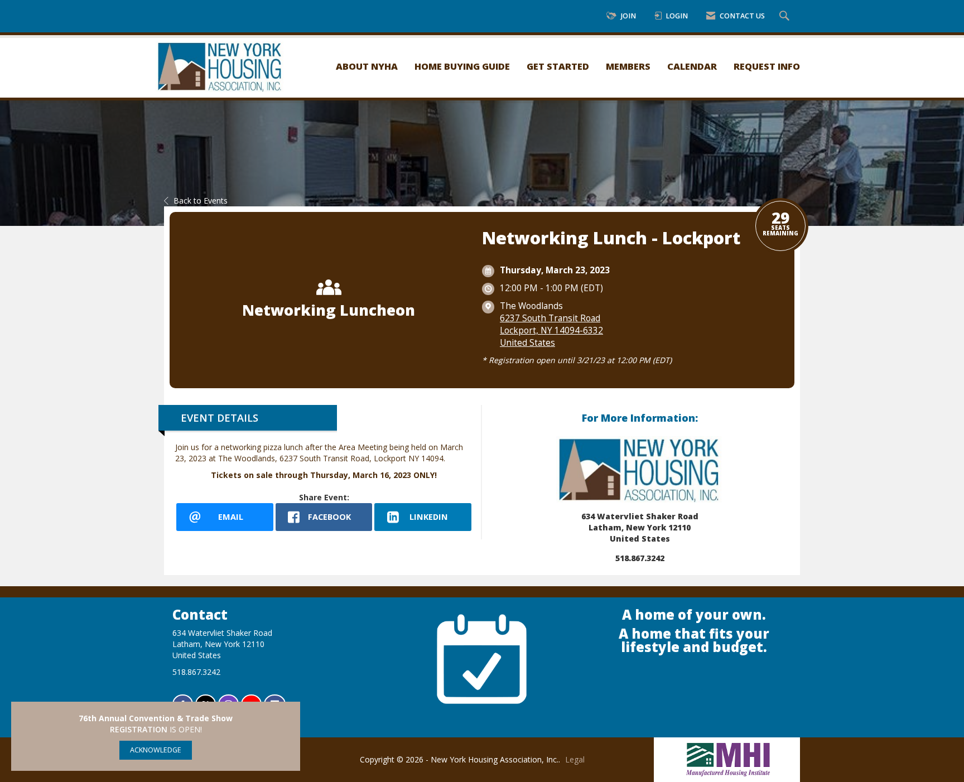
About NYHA (367, 66)
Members (628, 66)
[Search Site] (785, 16)
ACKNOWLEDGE (155, 750)
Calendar (692, 66)
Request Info (767, 66)
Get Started (558, 66)
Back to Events (200, 200)
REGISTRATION (138, 729)
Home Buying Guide (462, 66)
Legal (575, 759)
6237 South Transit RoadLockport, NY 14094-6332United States (551, 330)
